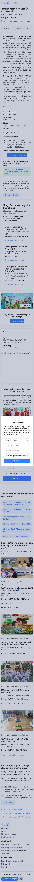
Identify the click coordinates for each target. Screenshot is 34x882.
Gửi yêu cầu (17, 461)
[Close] (31, 418)
